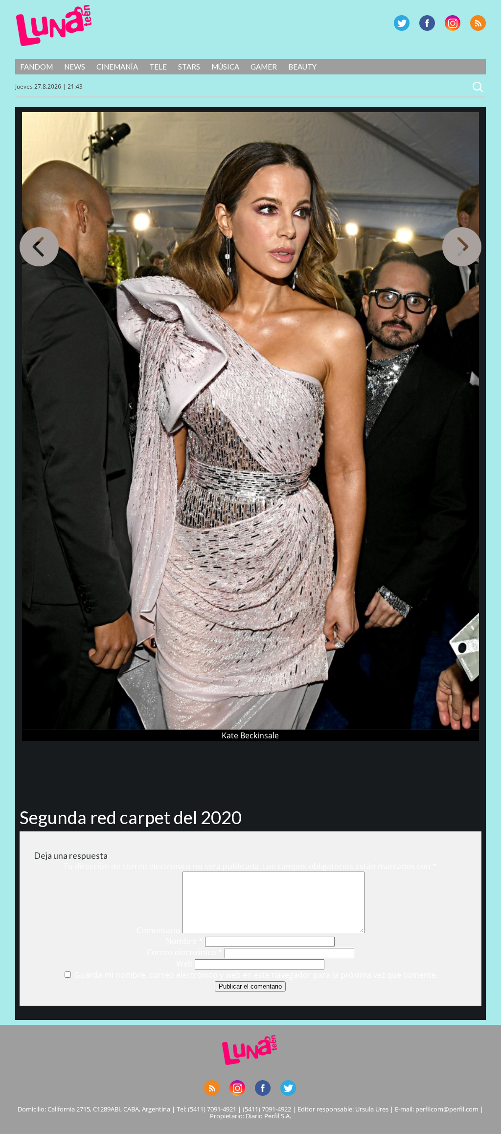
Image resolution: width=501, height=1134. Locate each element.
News (74, 66)
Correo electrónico (185, 952)
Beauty (302, 66)
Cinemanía (117, 66)
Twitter (402, 23)
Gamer (263, 66)
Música (225, 66)
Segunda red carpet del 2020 (131, 817)
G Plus (452, 23)
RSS (478, 23)
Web (184, 963)
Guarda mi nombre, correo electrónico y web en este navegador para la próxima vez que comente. (256, 974)
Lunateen (54, 25)
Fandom (36, 66)
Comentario (159, 930)
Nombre (184, 941)
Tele (158, 66)
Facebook (427, 23)
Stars (189, 66)
